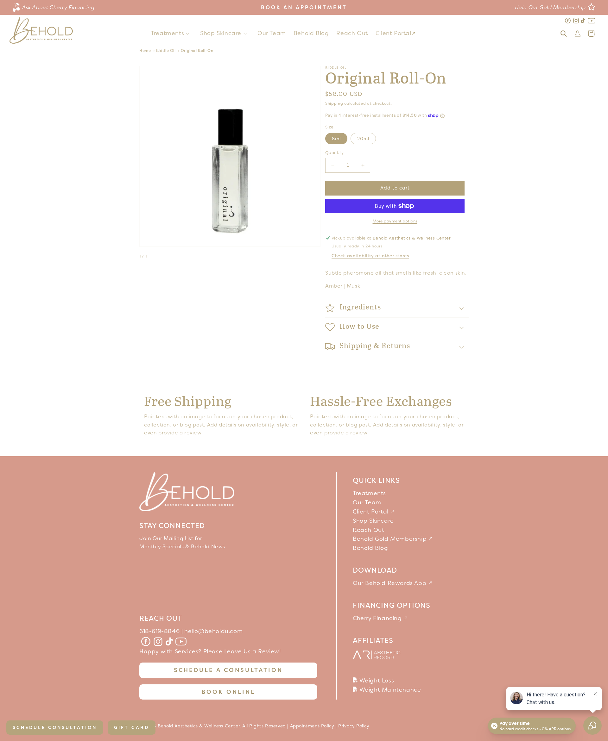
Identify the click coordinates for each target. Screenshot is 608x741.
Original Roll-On (197, 50)
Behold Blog (370, 548)
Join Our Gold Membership (550, 7)
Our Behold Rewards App (390, 583)
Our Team (367, 502)
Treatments (167, 33)
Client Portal (371, 511)
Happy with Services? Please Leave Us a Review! (210, 651)
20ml (363, 138)
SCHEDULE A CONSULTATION (228, 670)
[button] (171, 33)
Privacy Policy (353, 726)
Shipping (334, 103)
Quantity (334, 152)
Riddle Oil (166, 50)
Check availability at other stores (370, 255)
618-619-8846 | (161, 631)
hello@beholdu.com (213, 631)
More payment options (395, 221)
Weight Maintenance (389, 690)
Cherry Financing (378, 618)
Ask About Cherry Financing (58, 7)
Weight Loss (376, 680)
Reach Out (368, 530)
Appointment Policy (312, 726)
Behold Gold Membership (390, 539)
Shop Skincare (220, 33)
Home (145, 50)
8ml (336, 138)
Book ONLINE (228, 692)
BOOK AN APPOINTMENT (304, 7)
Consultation (55, 727)
